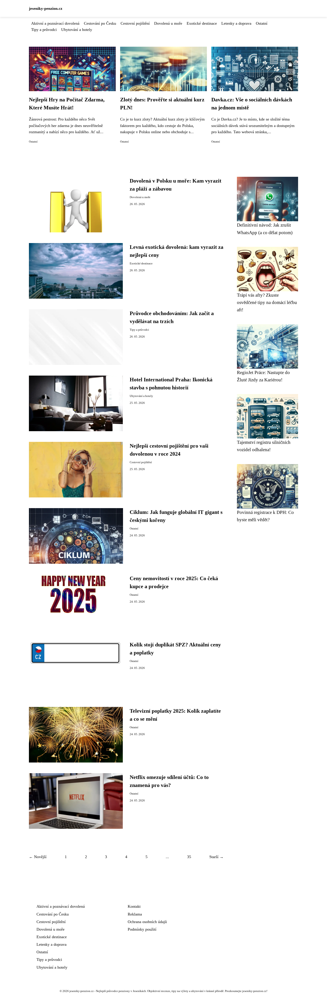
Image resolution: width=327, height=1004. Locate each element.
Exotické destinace (202, 23)
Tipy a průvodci (44, 29)
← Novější (37, 857)
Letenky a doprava (236, 23)
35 (189, 857)
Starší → (216, 857)
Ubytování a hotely (76, 29)
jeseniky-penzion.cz (45, 8)
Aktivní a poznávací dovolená (55, 23)
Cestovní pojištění (135, 23)
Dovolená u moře (168, 23)
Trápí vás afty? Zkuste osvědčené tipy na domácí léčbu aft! (267, 302)
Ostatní (261, 23)
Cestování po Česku (100, 23)
